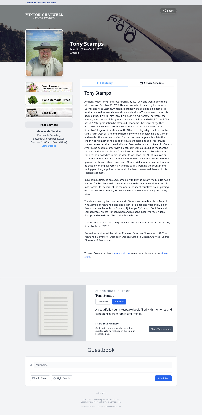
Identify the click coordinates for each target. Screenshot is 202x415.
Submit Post (163, 378)
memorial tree (122, 253)
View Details (49, 145)
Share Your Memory (161, 329)
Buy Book (119, 301)
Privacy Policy (92, 402)
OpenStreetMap (104, 406)
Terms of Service (109, 402)
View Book (103, 301)
